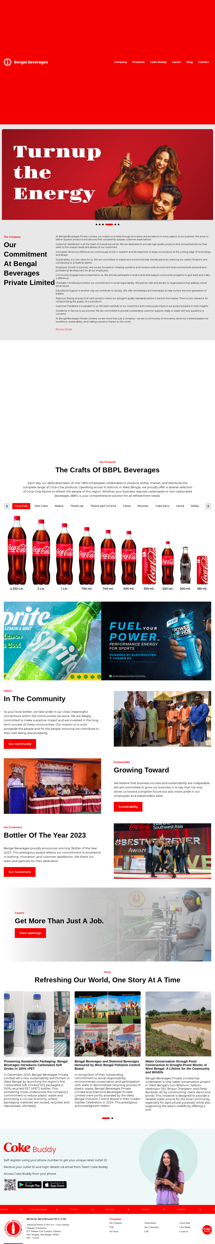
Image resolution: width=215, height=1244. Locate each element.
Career (176, 62)
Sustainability (128, 806)
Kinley (195, 505)
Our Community (151, 1227)
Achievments (150, 1223)
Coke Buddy (158, 62)
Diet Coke (41, 505)
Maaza (59, 505)
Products (138, 62)
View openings (30, 933)
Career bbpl (184, 1223)
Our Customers (19, 872)
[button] (96, 224)
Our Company (115, 1223)
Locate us (183, 1231)
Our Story (113, 1231)
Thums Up (76, 505)
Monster (143, 505)
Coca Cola (21, 505)
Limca (180, 505)
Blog (190, 62)
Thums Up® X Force (103, 505)
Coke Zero (162, 505)
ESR (111, 1227)
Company (120, 62)
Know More (64, 329)
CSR (146, 1231)
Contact (203, 62)
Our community (19, 744)
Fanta (127, 505)
